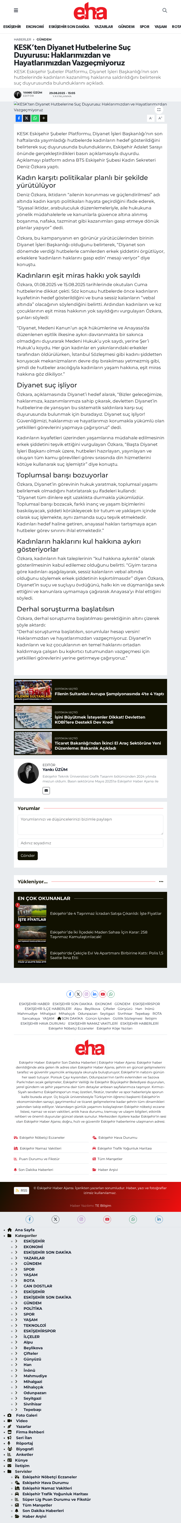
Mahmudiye (27, 1014)
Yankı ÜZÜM (55, 769)
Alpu (78, 1009)
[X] (78, 994)
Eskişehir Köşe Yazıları (114, 1028)
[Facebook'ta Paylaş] (19, 118)
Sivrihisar (125, 1014)
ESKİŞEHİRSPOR (146, 1004)
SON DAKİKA (72, 1018)
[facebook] (29, 1219)
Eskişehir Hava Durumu (117, 1138)
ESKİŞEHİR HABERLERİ (139, 1024)
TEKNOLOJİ (34, 1325)
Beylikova (92, 1009)
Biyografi (24, 1449)
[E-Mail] (46, 790)
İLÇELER (31, 1336)
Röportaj (24, 1443)
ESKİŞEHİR (12, 27)
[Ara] (164, 11)
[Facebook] (70, 994)
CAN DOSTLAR (37, 1286)
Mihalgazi (48, 1014)
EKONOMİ (35, 27)
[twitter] (55, 1219)
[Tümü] (161, 881)
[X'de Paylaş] (26, 118)
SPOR (144, 27)
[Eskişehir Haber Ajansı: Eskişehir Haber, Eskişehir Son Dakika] (90, 10)
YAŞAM (161, 27)
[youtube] (107, 1219)
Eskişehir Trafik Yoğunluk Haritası (125, 1148)
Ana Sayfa (24, 1230)
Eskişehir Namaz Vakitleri (40, 1148)
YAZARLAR (103, 27)
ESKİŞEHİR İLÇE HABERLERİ (48, 1009)
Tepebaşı (142, 1014)
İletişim (151, 1018)
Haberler (22, 39)
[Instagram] (86, 994)
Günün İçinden (98, 1018)
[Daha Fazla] (43, 118)
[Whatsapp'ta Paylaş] (35, 118)
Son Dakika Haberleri (36, 1170)
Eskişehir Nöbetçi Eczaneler (71, 1028)
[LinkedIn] (94, 994)
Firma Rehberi (29, 1432)
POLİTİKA (32, 1308)
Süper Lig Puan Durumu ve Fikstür (57, 1499)
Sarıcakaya (31, 1018)
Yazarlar (23, 1426)
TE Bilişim (103, 1206)
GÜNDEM (126, 27)
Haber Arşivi (108, 1170)
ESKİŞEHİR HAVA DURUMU (43, 1024)
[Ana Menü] (16, 10)
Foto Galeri (26, 1415)
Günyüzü (125, 1009)
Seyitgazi (107, 1014)
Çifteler (109, 1009)
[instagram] (81, 1219)
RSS (23, 1190)
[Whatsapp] (111, 994)
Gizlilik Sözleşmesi (127, 1018)
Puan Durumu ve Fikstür (39, 1159)
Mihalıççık (67, 1014)
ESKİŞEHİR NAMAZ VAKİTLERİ (93, 1024)
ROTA (157, 1014)
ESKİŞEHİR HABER (34, 1004)
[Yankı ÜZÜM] (28, 773)
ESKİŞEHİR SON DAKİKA (69, 27)
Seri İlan (23, 1438)
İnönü (149, 1009)
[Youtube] (102, 994)
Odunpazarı (87, 1014)
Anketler (24, 1454)
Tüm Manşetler (110, 1159)
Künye (21, 1460)
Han (138, 1009)
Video (21, 1421)
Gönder (28, 855)
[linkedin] (159, 1219)
